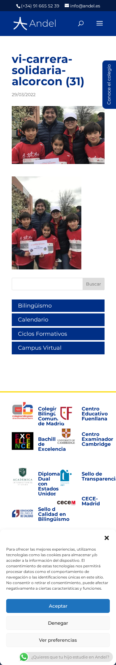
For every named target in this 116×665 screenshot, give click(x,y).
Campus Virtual (40, 347)
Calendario (33, 319)
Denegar (58, 623)
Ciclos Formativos (42, 333)
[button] (107, 537)
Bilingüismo (35, 305)
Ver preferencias (58, 640)
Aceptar (58, 606)
